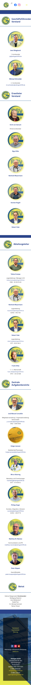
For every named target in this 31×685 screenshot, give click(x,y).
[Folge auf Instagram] (15, 646)
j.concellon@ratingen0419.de (15, 421)
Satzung (15, 632)
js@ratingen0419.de (15, 56)
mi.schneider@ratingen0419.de (15, 85)
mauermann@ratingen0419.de (15, 310)
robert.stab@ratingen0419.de (15, 341)
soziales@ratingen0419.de (15, 511)
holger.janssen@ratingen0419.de (16, 452)
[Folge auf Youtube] (19, 646)
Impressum (15, 628)
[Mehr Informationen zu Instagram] (19, 5)
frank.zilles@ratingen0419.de (15, 371)
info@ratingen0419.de (15, 670)
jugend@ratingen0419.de (15, 674)
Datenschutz (15, 630)
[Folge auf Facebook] (12, 646)
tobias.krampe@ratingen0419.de (15, 280)
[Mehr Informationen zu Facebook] (15, 5)
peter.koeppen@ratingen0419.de (15, 574)
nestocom (15, 651)
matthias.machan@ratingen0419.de (15, 545)
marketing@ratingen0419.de (15, 480)
